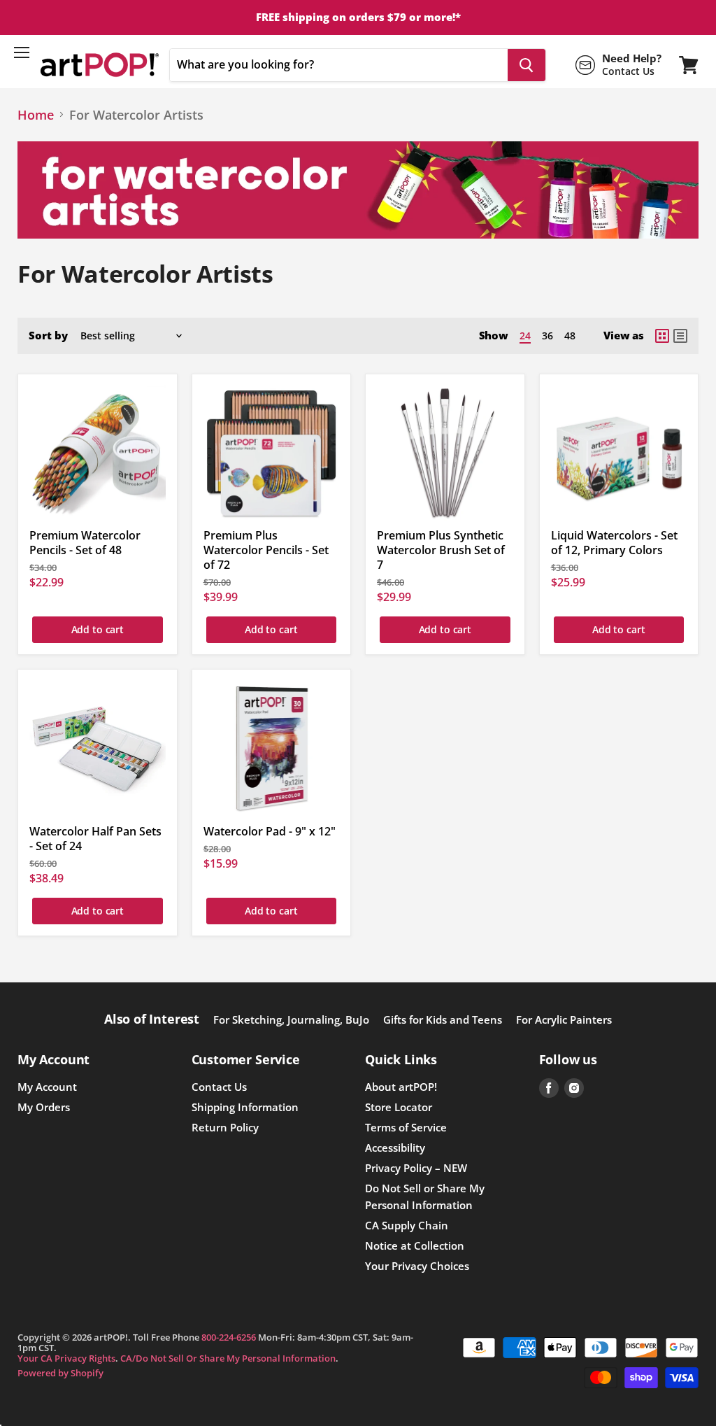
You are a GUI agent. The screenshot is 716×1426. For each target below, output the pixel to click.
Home (35, 115)
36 (547, 335)
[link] (662, 336)
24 (525, 335)
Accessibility (395, 1148)
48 (569, 335)
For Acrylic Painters (564, 1019)
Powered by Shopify (60, 1373)
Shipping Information (245, 1107)
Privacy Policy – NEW (416, 1168)
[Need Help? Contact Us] (618, 65)
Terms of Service (406, 1127)
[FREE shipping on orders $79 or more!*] (358, 17)
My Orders (43, 1107)
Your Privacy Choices (417, 1266)
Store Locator (398, 1107)
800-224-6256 (228, 1337)
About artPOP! (401, 1087)
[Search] (526, 65)
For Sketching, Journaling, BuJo (291, 1019)
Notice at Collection (414, 1245)
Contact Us (219, 1087)
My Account (47, 1087)
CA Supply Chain (406, 1225)
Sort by (48, 335)
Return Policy (225, 1127)
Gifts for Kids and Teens (442, 1019)
